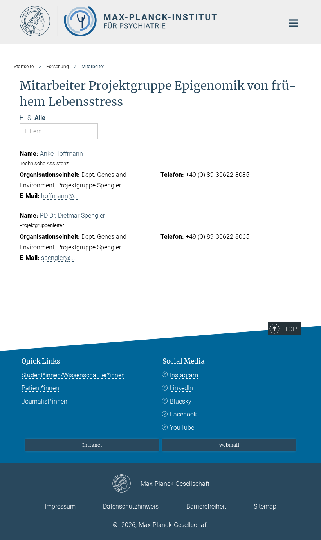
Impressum (60, 506)
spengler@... (58, 258)
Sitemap (265, 506)
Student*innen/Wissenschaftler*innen (73, 375)
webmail (229, 445)
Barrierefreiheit (206, 506)
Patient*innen (40, 388)
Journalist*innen (44, 401)
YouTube (182, 427)
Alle (39, 118)
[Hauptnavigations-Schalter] (293, 23)
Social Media (183, 361)
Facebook (183, 414)
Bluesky (180, 401)
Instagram (184, 375)
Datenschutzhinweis (131, 506)
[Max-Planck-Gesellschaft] (126, 484)
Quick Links (41, 361)
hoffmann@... (60, 196)
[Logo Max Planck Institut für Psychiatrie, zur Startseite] (147, 21)
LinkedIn (181, 388)
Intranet (92, 445)
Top (290, 329)
